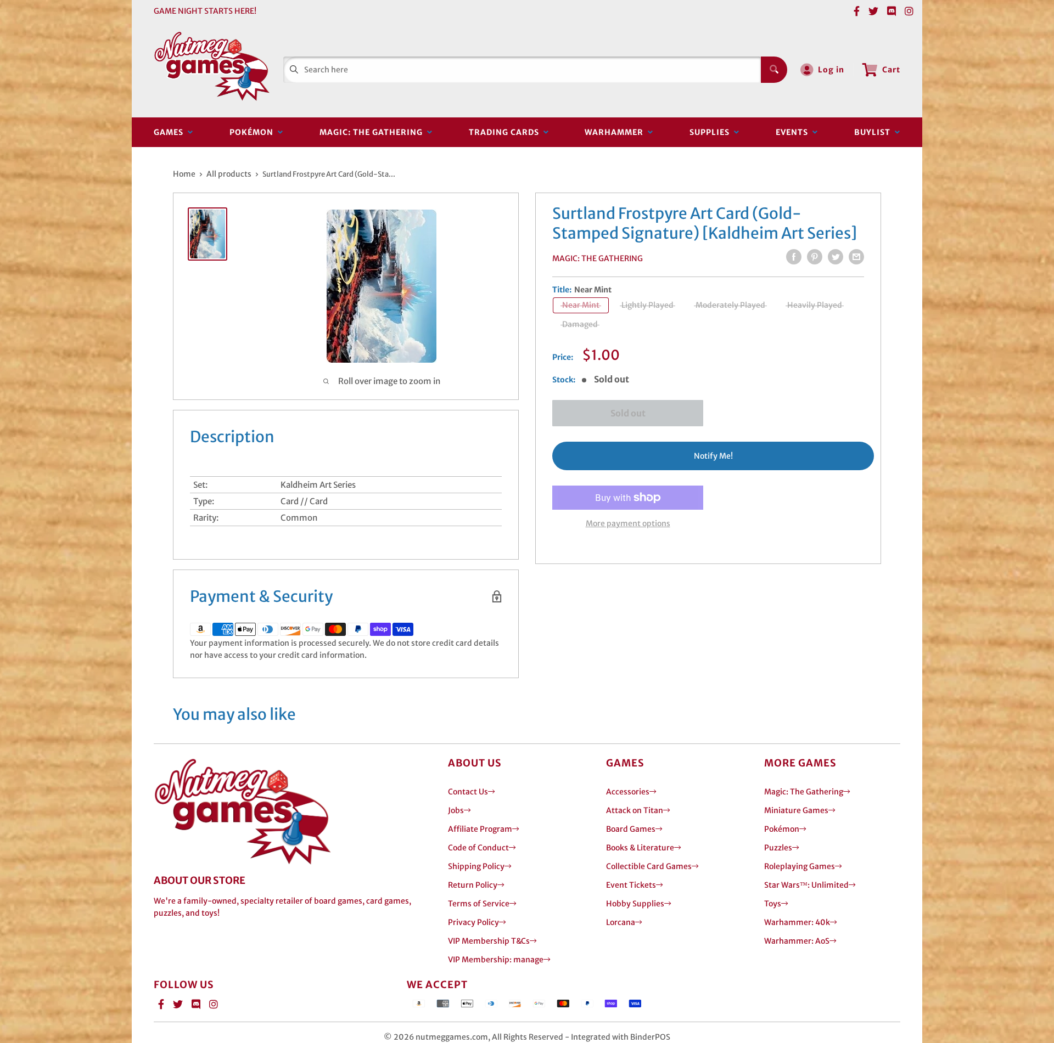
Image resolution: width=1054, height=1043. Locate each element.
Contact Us (468, 792)
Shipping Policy (476, 866)
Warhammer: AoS (796, 941)
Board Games (630, 829)
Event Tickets (631, 885)
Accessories (627, 792)
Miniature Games (796, 810)
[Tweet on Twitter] (835, 256)
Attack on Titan (634, 810)
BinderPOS (650, 1037)
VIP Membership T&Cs (489, 941)
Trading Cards (506, 132)
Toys (772, 904)
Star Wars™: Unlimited (806, 885)
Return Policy (472, 885)
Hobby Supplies (635, 904)
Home (184, 174)
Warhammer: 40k (797, 922)
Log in (831, 70)
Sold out (628, 413)
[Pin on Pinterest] (814, 256)
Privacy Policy (473, 922)
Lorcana (620, 922)
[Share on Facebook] (793, 256)
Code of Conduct (478, 848)
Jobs (456, 810)
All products (228, 174)
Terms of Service (478, 904)
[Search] (774, 70)
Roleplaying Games (799, 866)
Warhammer (616, 132)
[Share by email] (856, 256)
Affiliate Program (480, 829)
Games (171, 132)
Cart (891, 70)
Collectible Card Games (649, 866)
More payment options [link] (628, 523)
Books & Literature (640, 848)
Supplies (711, 132)
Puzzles (778, 848)
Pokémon (253, 132)
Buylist (874, 132)
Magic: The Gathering (373, 132)
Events (794, 132)
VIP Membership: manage (495, 960)
